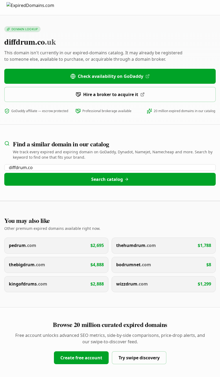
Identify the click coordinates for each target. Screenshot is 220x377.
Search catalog (107, 179)
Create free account (81, 358)
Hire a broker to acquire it (110, 94)
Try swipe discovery (139, 358)
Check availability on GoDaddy (110, 76)
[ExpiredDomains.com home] (35, 7)
